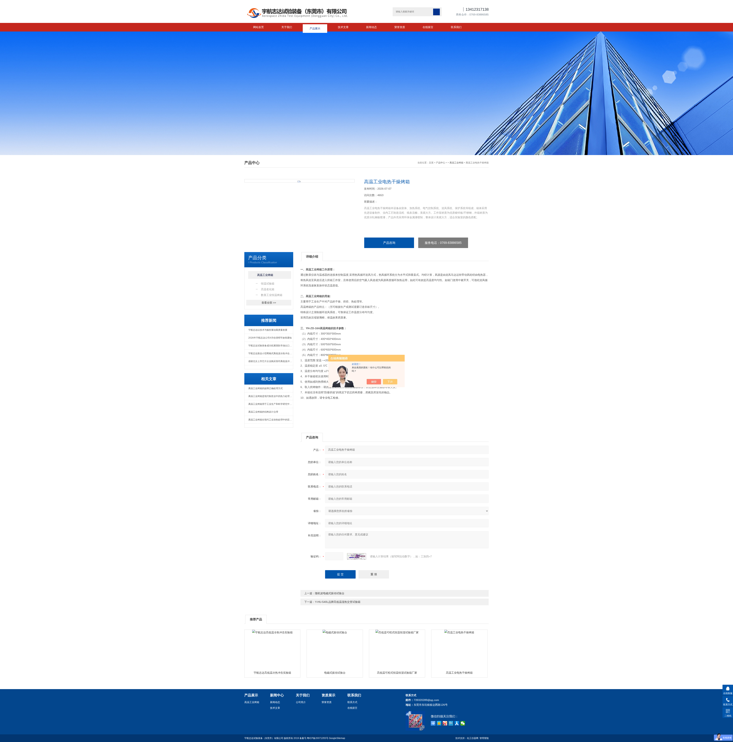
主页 (431, 162)
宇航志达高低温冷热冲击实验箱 (272, 672)
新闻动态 (371, 27)
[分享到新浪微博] (445, 723)
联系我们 (456, 27)
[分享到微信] (462, 723)
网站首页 (258, 27)
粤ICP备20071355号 (317, 738)
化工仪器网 (472, 738)
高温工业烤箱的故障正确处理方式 (265, 388)
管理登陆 (484, 738)
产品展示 (315, 27)
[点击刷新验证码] (356, 556)
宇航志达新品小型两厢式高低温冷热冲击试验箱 (270, 353)
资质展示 (328, 695)
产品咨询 (389, 242)
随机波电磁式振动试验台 (329, 593)
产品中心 (440, 162)
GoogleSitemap (337, 738)
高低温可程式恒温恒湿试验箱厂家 (397, 672)
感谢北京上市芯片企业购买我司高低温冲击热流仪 (270, 361)
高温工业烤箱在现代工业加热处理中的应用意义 (270, 419)
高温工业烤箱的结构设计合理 (263, 412)
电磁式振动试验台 (335, 672)
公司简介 (301, 702)
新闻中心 (277, 695)
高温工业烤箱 (456, 162)
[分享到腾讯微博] (451, 723)
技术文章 (343, 27)
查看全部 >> (269, 302)
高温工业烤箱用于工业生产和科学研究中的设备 (270, 404)
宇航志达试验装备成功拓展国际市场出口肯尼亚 (270, 345)
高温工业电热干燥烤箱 (459, 672)
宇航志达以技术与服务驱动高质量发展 (267, 330)
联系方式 (352, 702)
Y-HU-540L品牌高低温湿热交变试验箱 (337, 601)
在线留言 (428, 27)
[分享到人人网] (456, 723)
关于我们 (286, 27)
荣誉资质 (399, 27)
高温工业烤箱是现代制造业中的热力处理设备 (270, 396)
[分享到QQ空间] (439, 723)
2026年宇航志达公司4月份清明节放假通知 (270, 337)
